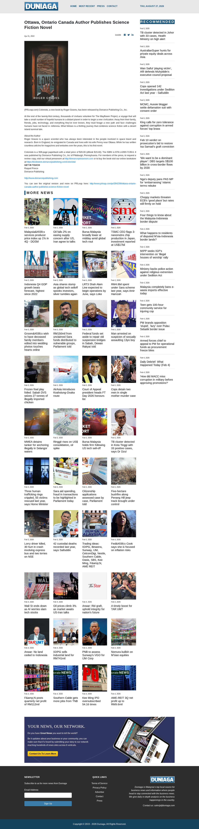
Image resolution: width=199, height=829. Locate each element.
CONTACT (112, 6)
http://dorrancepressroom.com (79, 158)
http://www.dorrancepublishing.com (41, 178)
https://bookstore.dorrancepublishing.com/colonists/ (51, 162)
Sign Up (48, 803)
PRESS (101, 6)
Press (99, 801)
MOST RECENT (87, 6)
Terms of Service (99, 783)
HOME (73, 6)
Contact (99, 796)
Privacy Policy (99, 788)
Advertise (99, 792)
